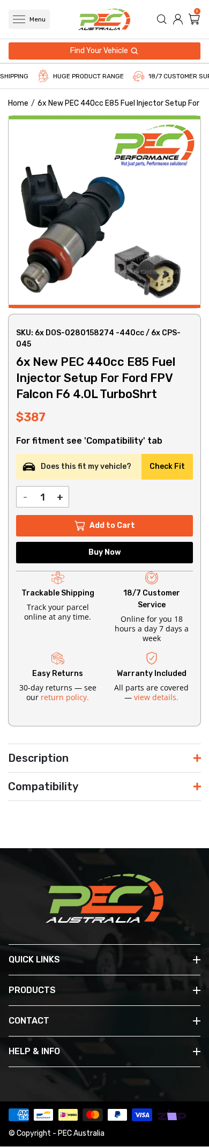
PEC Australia (81, 1133)
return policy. (65, 697)
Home (18, 103)
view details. (156, 697)
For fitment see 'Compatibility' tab (89, 441)
